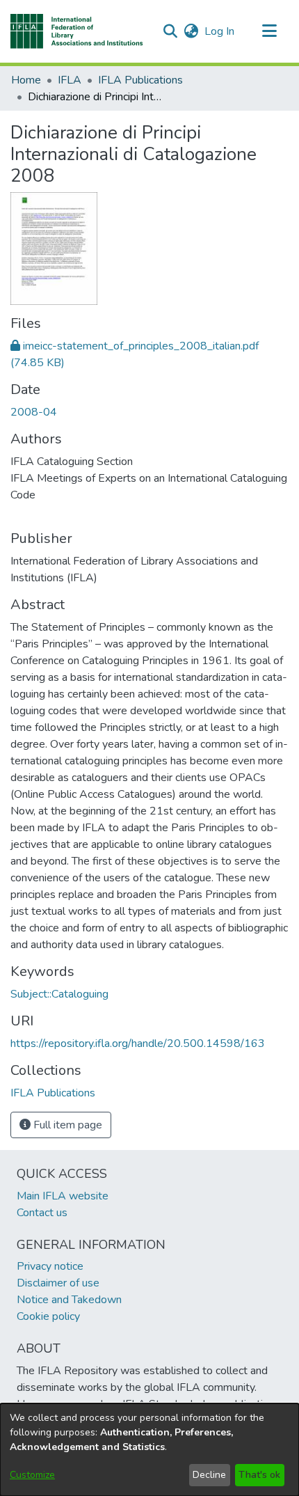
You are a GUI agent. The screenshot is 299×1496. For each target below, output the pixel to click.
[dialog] (149, 1449)
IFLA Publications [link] (140, 80)
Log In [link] (220, 31)
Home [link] (26, 80)
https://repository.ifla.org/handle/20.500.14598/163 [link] (137, 1043)
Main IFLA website (62, 1196)
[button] (76, 31)
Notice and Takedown (69, 1299)
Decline (209, 1474)
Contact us (42, 1212)
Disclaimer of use (58, 1283)
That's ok (259, 1474)
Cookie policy (48, 1316)
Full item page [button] (66, 1125)
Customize (32, 1474)
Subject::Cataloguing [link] (59, 994)
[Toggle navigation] (269, 31)
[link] (52, 1093)
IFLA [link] (69, 80)
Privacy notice (50, 1266)
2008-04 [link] (33, 412)
